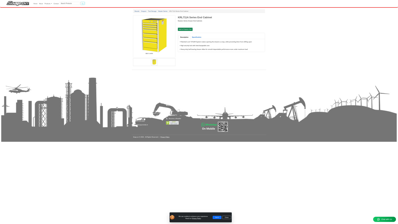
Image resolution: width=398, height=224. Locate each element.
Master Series (162, 11)
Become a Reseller (174, 118)
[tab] (184, 37)
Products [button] (48, 3)
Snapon (143, 11)
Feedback (206, 118)
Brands (137, 11)
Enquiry (205, 111)
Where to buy (172, 115)
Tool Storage (152, 11)
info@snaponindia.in (141, 125)
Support (205, 115)
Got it (217, 217)
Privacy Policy (164, 137)
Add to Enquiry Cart (185, 29)
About (41, 3)
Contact (56, 3)
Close (227, 217)
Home (35, 3)
